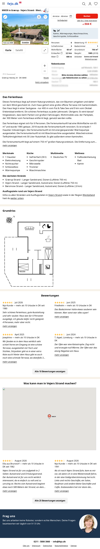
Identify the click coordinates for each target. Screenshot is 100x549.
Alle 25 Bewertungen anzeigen (50, 500)
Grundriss (25, 42)
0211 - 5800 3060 (42, 541)
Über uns (26, 546)
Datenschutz (47, 546)
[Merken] (45, 17)
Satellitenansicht (25, 61)
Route (46, 77)
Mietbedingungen (91, 59)
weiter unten (17, 198)
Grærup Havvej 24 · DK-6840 (14, 77)
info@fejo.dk (59, 541)
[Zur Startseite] (14, 3)
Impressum (36, 546)
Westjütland (89, 194)
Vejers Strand (55, 194)
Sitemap (74, 546)
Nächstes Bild (45, 31)
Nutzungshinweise (61, 546)
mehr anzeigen (10, 326)
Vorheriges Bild (5, 31)
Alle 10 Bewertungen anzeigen (50, 371)
